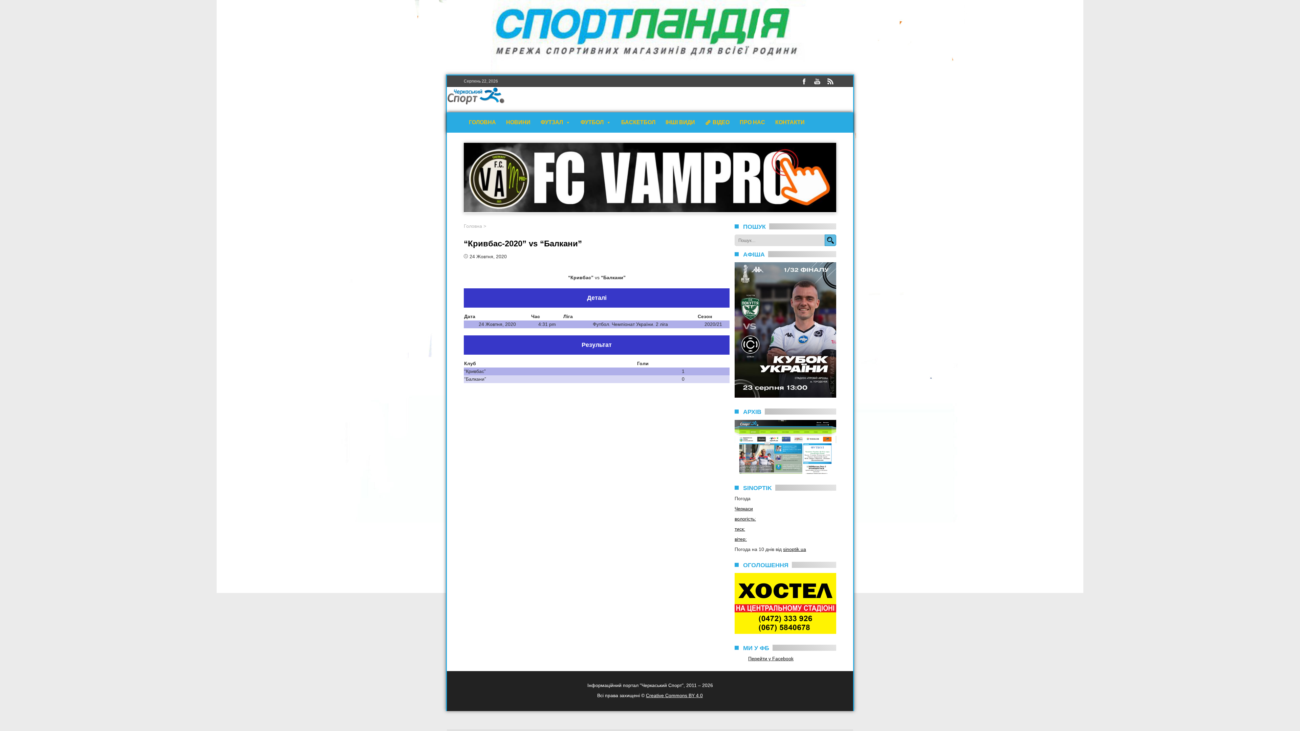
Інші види (680, 122)
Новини (518, 122)
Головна (482, 122)
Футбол (592, 122)
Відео (721, 122)
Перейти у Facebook (771, 658)
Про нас (752, 122)
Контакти (790, 122)
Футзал (552, 122)
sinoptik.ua (794, 549)
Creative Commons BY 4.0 (674, 695)
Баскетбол (638, 122)
